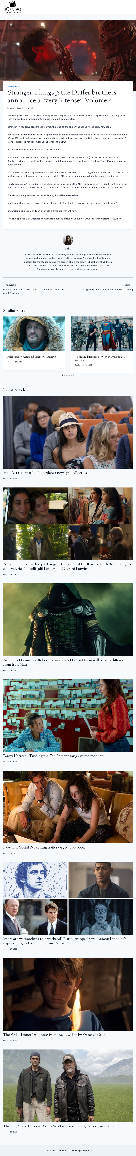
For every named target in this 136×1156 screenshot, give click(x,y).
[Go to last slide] (8, 344)
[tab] (62, 375)
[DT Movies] (13, 7)
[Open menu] (130, 7)
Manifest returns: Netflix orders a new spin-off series (45, 473)
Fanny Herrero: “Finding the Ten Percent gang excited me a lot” (53, 756)
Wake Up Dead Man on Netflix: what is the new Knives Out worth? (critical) (33, 289)
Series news (13, 87)
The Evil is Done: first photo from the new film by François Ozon (54, 1035)
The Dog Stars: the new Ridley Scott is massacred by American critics (58, 1126)
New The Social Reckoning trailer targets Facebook (44, 847)
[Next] (128, 344)
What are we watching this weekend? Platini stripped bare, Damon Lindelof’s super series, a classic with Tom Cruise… (64, 941)
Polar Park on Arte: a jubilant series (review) (31, 357)
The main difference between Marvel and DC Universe (100, 358)
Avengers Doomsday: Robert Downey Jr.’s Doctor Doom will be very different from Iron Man (64, 662)
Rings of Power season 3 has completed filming (108, 287)
